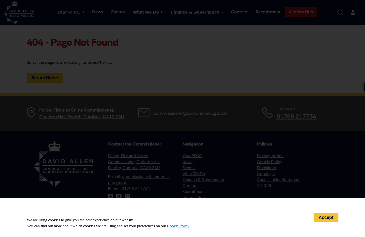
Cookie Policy (178, 226)
